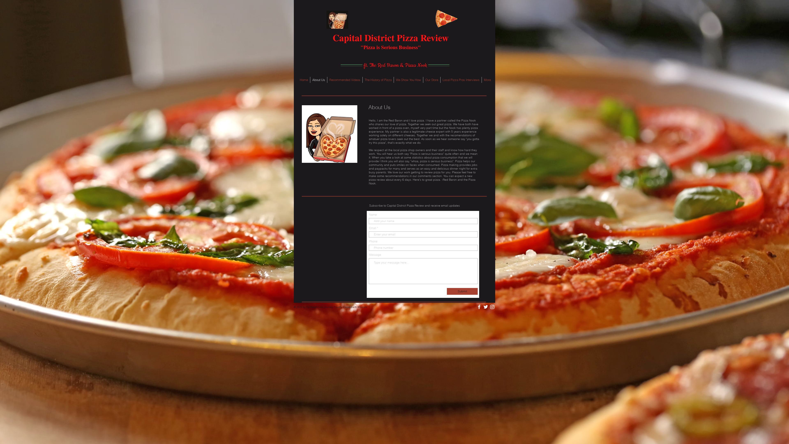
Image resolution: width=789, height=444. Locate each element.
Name (373, 214)
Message (375, 254)
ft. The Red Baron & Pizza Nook (395, 65)
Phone (373, 241)
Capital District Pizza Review (391, 37)
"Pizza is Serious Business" (391, 47)
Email (372, 228)
